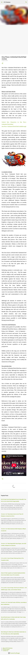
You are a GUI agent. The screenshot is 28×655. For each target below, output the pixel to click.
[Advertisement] (14, 40)
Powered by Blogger (15, 653)
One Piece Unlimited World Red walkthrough (14, 126)
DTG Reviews (7, 2)
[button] (2, 63)
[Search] (26, 2)
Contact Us (5, 650)
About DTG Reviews (8, 648)
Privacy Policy (6, 649)
